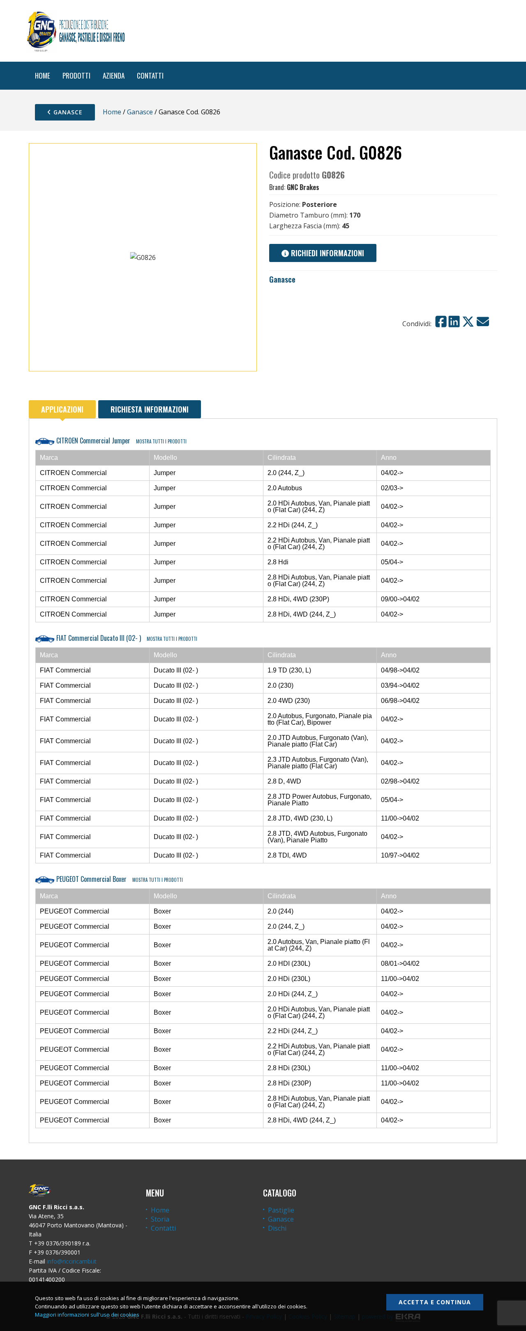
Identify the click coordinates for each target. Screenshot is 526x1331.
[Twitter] (468, 321)
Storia (160, 1219)
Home (112, 111)
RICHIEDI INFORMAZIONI (326, 253)
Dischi (277, 1228)
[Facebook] (441, 321)
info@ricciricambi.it (72, 1261)
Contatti (163, 1228)
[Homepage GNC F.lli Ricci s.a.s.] (76, 30)
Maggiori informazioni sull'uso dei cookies (87, 1314)
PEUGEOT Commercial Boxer (119, 879)
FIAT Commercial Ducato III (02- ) (126, 638)
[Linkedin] (454, 321)
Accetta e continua (435, 1302)
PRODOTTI (76, 75)
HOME (42, 75)
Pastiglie (281, 1210)
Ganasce (67, 112)
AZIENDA (114, 75)
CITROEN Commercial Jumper (121, 440)
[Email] (483, 321)
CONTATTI (150, 75)
